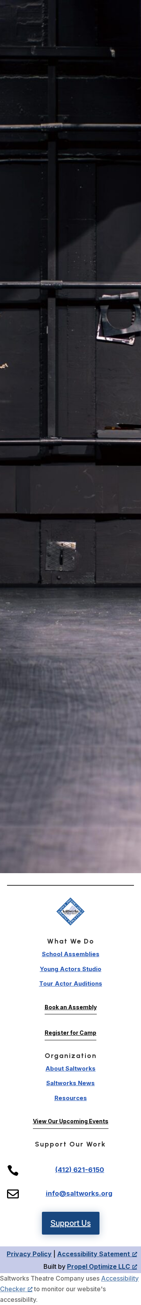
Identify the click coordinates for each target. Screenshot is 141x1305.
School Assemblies (70, 954)
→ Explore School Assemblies (71, 732)
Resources (70, 1098)
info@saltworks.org (79, 1193)
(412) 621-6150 (79, 1170)
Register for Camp (70, 1032)
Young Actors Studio (70, 969)
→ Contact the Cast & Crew (70, 778)
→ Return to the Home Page (71, 714)
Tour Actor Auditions (70, 983)
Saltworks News (70, 1083)
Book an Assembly (71, 1007)
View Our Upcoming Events (70, 1121)
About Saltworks (70, 1068)
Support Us (71, 1223)
